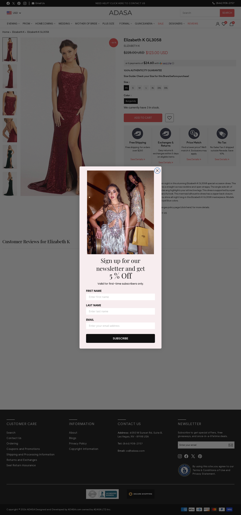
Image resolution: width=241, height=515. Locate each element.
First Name (93, 291)
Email (90, 320)
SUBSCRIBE (120, 338)
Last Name (93, 305)
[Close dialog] (157, 170)
